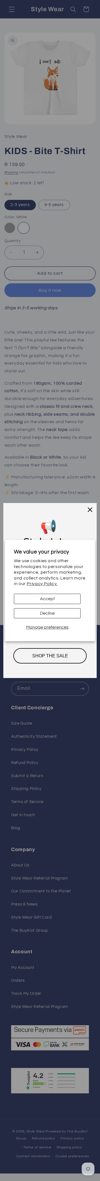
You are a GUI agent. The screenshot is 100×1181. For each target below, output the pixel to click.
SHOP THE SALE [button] (50, 655)
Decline (47, 613)
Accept (47, 599)
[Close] (90, 509)
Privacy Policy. (42, 583)
